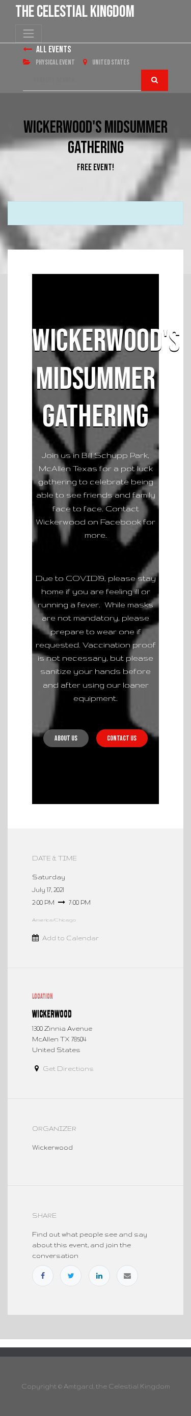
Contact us (122, 738)
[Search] (154, 80)
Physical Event (55, 62)
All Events (53, 49)
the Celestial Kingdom (74, 12)
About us (65, 738)
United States (110, 62)
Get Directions (68, 1068)
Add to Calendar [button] (70, 938)
